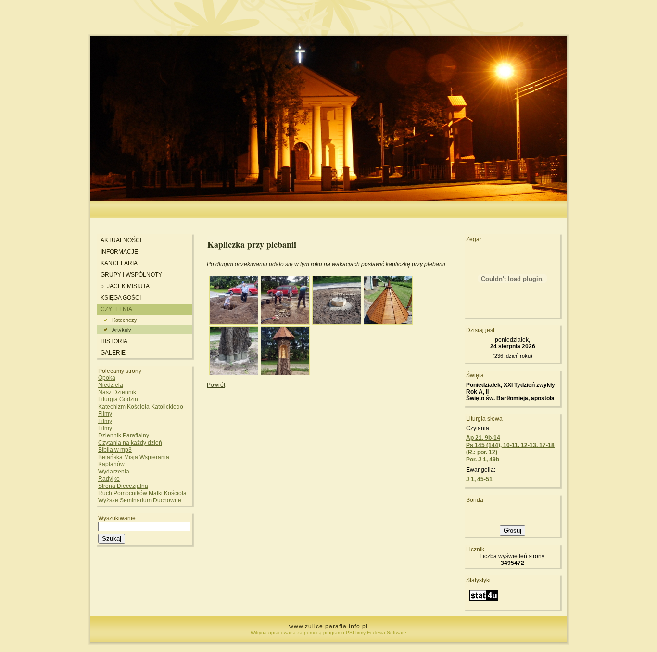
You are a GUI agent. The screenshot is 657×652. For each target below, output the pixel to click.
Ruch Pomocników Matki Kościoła (142, 493)
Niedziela (110, 385)
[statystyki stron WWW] (484, 602)
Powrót (216, 385)
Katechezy (124, 320)
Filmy (105, 413)
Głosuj (512, 530)
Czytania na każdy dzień (130, 442)
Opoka (106, 377)
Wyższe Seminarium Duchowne (139, 500)
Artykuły (121, 329)
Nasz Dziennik (117, 392)
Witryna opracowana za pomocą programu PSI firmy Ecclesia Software (328, 632)
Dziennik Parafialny (123, 435)
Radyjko (109, 478)
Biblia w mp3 (115, 450)
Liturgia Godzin (118, 399)
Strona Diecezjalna (123, 486)
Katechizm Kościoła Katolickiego (140, 406)
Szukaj (111, 538)
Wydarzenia (113, 471)
